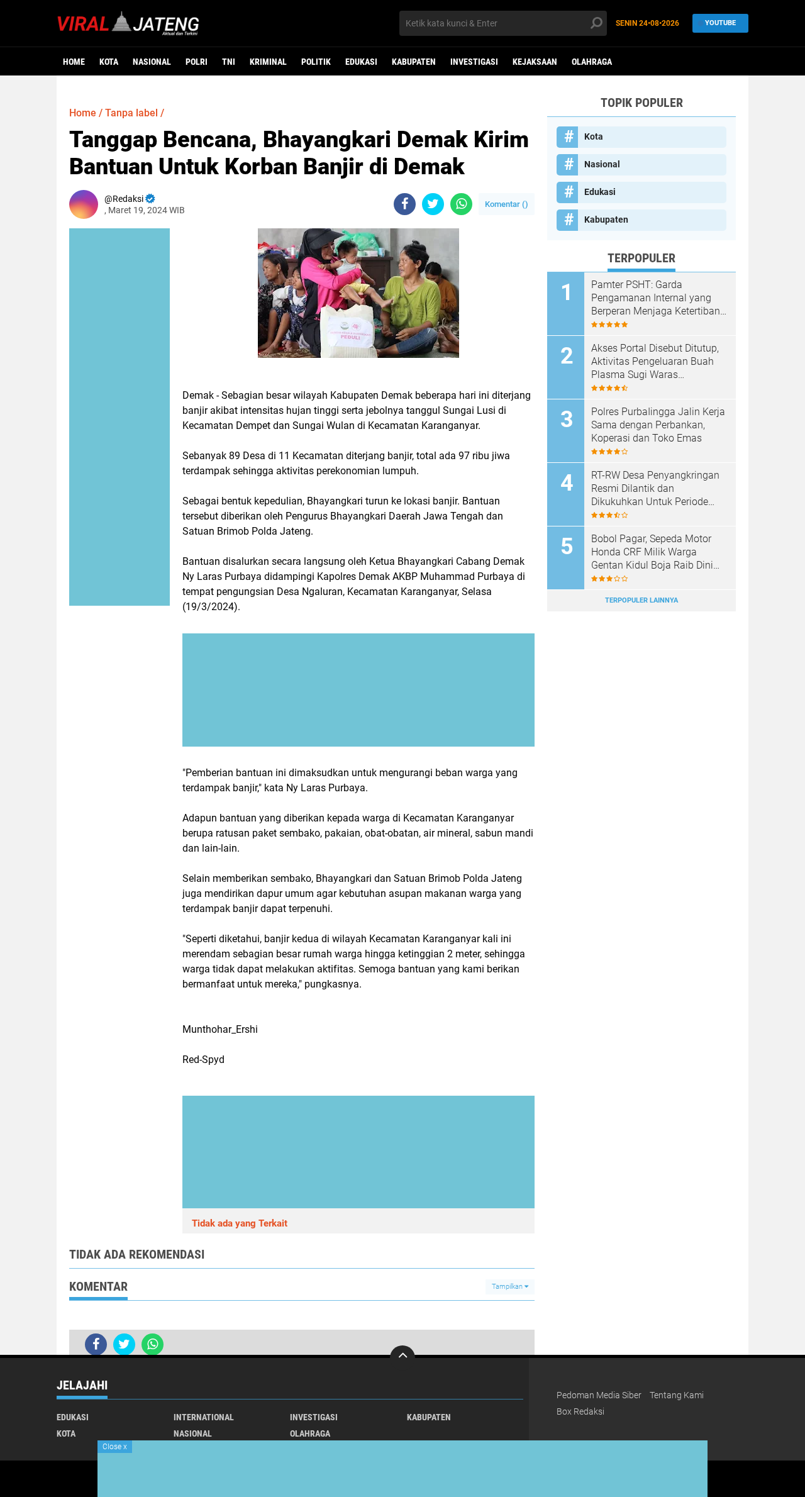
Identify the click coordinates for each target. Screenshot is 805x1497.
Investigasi (474, 62)
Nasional (152, 62)
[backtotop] (402, 1358)
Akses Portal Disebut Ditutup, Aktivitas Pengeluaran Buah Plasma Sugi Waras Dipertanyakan (655, 361)
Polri (197, 62)
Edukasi (361, 62)
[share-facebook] (405, 204)
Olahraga (592, 62)
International (204, 1417)
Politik (316, 62)
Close (115, 1446)
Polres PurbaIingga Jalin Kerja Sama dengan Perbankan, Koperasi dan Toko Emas (658, 425)
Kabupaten (414, 62)
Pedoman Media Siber (599, 1395)
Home (74, 62)
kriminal (268, 62)
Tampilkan (508, 1287)
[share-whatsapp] (461, 204)
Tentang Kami (677, 1395)
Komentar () (506, 204)
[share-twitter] (433, 204)
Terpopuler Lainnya (641, 600)
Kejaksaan (535, 62)
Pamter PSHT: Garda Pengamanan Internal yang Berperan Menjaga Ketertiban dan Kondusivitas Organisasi (655, 298)
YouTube (720, 23)
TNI (228, 62)
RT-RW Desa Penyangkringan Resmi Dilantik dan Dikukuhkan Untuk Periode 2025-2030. (655, 488)
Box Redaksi (580, 1411)
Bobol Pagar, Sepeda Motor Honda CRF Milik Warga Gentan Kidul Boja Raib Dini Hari (652, 552)
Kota (108, 62)
